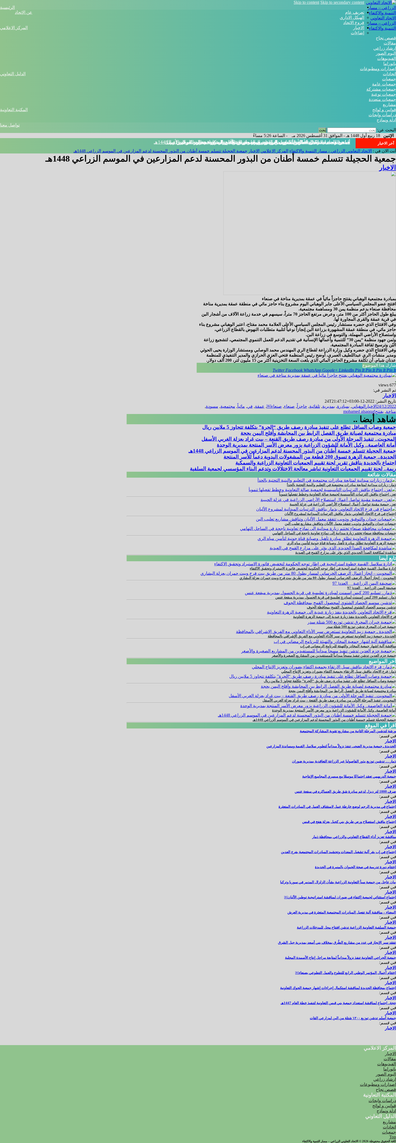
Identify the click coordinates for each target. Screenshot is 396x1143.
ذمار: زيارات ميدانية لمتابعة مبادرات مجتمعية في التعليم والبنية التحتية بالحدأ (341, 485)
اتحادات (389, 73)
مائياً (241, 406)
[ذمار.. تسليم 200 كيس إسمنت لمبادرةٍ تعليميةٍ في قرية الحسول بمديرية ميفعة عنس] (320, 592)
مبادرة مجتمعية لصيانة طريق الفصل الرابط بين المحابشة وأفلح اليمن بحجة (318, 433)
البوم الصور (386, 53)
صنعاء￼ (274, 406)
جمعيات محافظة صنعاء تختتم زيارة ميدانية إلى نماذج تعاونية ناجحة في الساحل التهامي (334, 533)
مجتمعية (227, 406)
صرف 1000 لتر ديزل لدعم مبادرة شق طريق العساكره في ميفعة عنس (345, 791)
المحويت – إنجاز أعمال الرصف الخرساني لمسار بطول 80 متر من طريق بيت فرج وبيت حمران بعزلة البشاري (317, 578)
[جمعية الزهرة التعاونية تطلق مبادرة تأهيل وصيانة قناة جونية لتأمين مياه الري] (327, 538)
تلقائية (314, 406)
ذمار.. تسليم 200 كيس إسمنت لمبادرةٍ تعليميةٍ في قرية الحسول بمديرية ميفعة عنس (335, 597)
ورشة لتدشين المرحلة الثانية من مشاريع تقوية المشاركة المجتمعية (348, 731)
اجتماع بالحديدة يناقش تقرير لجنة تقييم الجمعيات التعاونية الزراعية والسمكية (315, 463)
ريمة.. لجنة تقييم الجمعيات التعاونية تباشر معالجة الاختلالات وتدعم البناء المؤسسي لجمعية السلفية (293, 468)
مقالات (390, 43)
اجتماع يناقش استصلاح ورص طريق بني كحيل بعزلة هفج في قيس (349, 822)
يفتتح (379, 411)
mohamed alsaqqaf (359, 411)
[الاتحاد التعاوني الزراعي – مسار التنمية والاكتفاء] (380, 13)
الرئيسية (7, 7)
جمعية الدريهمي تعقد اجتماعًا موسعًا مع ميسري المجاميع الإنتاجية (349, 776)
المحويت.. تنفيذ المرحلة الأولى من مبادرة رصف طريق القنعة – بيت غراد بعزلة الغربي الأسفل (299, 439)
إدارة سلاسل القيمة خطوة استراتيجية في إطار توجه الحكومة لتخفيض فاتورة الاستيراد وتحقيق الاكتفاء (323, 568)
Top (392, 1137)
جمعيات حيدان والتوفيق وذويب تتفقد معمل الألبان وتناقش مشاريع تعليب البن (340, 524)
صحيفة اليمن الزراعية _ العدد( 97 (371, 588)
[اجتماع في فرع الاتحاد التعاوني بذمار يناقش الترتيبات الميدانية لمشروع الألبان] (326, 509)
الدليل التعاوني (13, 73)
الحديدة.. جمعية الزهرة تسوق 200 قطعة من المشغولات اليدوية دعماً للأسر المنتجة (310, 457)
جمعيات (389, 79)
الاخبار (358, 27)
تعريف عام (354, 12)
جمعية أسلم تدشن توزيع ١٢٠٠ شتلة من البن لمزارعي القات (353, 1018)
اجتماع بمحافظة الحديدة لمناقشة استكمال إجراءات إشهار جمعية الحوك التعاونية (338, 988)
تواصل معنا (10, 125)
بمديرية (328, 406)
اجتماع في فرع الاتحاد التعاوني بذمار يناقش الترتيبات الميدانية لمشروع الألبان (340, 514)
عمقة (260, 406)
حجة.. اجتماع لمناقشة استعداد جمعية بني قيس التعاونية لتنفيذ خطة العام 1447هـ (338, 1003)
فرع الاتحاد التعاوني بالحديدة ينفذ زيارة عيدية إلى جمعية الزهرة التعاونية (344, 617)
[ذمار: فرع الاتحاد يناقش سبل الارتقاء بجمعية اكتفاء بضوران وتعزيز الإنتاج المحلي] (324, 667)
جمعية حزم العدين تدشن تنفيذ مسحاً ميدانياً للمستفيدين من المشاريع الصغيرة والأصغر (334, 655)
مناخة (391, 411)
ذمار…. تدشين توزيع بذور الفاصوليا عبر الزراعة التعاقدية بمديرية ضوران (344, 761)
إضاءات (357, 32)
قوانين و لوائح (384, 109)
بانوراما (389, 63)
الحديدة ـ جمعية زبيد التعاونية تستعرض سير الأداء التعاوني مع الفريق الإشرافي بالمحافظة (332, 636)
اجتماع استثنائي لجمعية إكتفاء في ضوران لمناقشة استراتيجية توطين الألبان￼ (340, 897)
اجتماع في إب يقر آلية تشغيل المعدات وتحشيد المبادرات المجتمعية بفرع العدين (338, 852)
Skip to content (306, 2)
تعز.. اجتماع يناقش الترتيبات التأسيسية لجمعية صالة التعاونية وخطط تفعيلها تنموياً (337, 494)
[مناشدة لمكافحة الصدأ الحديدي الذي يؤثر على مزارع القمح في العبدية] (333, 548)
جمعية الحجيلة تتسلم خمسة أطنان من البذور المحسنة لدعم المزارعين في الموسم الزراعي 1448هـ (252, 142)
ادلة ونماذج (386, 120)
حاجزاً (302, 406)
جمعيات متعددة (382, 99)
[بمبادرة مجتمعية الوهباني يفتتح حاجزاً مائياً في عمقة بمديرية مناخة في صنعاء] (327, 375)
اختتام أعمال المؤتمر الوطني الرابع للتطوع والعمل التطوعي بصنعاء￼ (345, 973)
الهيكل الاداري (352, 17)
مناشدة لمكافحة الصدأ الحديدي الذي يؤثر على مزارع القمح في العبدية (345, 552)
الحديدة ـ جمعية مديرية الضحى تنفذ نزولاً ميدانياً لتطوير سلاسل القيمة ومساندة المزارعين (331, 746)
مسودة (212, 406)
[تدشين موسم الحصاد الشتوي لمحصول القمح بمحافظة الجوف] (340, 602)
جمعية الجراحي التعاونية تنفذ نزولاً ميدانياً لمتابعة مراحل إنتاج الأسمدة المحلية (340, 958)
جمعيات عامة (384, 84)
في (250, 406)
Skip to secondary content (342, 2)
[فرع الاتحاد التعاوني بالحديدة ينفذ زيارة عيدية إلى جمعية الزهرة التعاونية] (331, 612)
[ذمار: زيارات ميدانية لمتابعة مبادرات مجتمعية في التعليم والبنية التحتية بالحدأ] (327, 480)
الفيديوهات (386, 58)
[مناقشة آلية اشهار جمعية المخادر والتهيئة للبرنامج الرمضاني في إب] (335, 641)
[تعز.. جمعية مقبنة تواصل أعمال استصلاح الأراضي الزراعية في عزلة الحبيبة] (328, 499)
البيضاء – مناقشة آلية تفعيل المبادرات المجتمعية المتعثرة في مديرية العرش (341, 912)
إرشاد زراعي (384, 48)
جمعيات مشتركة (381, 89)
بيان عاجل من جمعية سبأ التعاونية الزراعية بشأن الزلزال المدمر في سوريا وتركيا (338, 882)
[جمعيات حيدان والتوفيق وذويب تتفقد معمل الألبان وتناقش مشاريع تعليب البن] (326, 519)
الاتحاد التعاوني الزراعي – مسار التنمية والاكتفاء (382, 23)
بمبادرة (343, 406)
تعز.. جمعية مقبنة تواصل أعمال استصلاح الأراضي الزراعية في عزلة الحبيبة (343, 504)
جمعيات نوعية (383, 94)
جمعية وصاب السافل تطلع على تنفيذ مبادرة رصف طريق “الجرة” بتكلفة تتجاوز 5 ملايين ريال (299, 427)
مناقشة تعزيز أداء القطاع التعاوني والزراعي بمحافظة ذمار (354, 837)
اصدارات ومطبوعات (378, 68)
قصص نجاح (386, 38)
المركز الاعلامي (14, 27)
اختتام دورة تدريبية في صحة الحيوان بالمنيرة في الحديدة (355, 867)
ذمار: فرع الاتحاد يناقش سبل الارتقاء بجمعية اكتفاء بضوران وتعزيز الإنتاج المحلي (338, 671)
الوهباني (359, 406)
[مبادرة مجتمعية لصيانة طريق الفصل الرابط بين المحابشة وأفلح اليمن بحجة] (328, 686)
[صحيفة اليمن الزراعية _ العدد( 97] (364, 583)
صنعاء (289, 406)
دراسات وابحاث (382, 114)
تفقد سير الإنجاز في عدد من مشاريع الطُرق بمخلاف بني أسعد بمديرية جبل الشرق (337, 942)
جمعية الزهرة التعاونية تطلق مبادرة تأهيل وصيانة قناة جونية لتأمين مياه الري (341, 543)
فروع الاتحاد (353, 22)
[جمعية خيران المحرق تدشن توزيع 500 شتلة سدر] (351, 622)
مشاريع (389, 104)
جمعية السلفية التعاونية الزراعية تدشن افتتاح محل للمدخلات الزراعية (346, 927)
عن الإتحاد (23, 12)
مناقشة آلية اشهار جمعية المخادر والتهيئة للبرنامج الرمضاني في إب (348, 646)
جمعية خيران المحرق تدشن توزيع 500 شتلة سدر (361, 627)
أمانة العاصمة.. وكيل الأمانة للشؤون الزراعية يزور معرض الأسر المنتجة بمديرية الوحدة (306, 445)
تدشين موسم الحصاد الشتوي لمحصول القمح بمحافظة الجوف (351, 607)
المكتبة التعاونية (14, 109)
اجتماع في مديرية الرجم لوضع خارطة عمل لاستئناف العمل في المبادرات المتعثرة (337, 807)
